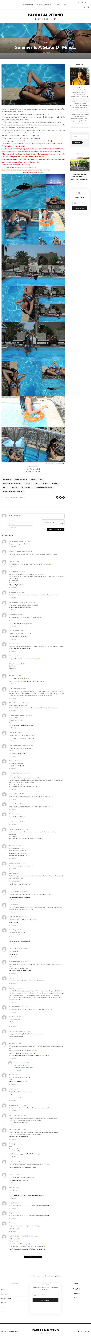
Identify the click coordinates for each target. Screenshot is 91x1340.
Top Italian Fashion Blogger (44, 487)
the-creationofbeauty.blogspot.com (20, 607)
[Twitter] (82, 2)
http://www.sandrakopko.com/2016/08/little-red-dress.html (27, 1249)
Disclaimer (77, 1298)
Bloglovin (13, 668)
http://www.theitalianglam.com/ (18, 1122)
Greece (28, 483)
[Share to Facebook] (57, 497)
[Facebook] (78, 2)
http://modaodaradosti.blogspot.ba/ (19, 884)
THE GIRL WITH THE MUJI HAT (19, 636)
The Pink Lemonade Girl (17, 664)
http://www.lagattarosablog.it (18, 753)
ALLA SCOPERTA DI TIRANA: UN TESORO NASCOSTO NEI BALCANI (80, 176)
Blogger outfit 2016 (21, 479)
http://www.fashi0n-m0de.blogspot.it (23, 1053)
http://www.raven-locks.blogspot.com (20, 623)
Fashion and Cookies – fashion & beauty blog (22, 1167)
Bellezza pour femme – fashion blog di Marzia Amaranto (26, 838)
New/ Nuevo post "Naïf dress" (18, 854)
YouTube (13, 666)
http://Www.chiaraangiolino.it (18, 1082)
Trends (66, 4)
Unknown (24, 1065)
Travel (57, 4)
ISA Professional (14, 1229)
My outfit (45, 483)
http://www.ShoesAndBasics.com (20, 897)
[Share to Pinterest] (63, 497)
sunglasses (36, 472)
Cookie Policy (76, 1293)
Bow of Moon (13, 922)
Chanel (33, 479)
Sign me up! (80, 208)
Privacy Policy (76, 1289)
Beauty (3, 1290)
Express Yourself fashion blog (12, 483)
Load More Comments (33, 1257)
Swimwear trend (26, 487)
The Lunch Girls (13, 954)
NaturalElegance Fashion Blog (18, 856)
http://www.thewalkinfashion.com (19, 822)
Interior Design (27, 4)
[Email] (84, 7)
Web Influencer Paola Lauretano (13, 491)
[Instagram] (88, 7)
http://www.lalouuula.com (16, 1098)
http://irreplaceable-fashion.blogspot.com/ (21, 725)
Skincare (3, 1303)
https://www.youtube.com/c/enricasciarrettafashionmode (31, 1055)
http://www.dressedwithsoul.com (20, 971)
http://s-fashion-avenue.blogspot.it (19, 941)
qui (8, 141)
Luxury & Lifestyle (44, 4)
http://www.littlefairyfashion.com (48, 708)
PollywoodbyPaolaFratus (16, 585)
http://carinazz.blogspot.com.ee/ (18, 1180)
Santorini (14, 487)
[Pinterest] (85, 2)
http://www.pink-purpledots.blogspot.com (21, 738)
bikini (38, 469)
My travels (55, 483)
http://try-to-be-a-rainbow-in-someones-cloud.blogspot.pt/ (27, 1195)
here (7, 170)
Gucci (36, 483)
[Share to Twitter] (60, 497)
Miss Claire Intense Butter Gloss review (32, 681)
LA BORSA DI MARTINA (16, 766)
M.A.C (17, 1331)
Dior (41, 479)
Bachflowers (7, 479)
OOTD (5, 487)
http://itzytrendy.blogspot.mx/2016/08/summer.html (24, 1154)
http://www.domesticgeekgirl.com (39, 1205)
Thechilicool (12, 1024)
